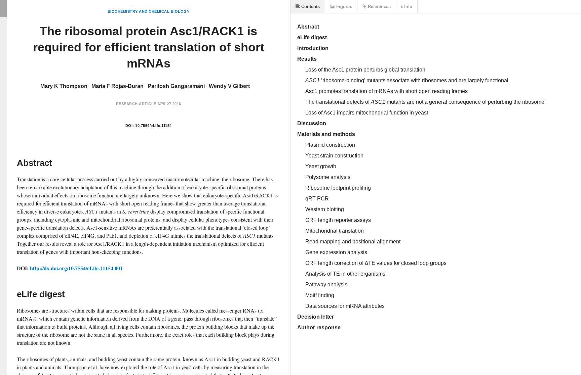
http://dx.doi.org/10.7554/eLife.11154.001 (76, 268)
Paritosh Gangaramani (176, 86)
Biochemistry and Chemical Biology (149, 11)
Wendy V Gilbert (229, 86)
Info (407, 6)
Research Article (136, 104)
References (378, 6)
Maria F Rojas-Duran (117, 86)
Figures (343, 6)
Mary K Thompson (63, 86)
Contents (310, 6)
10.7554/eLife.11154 (153, 126)
